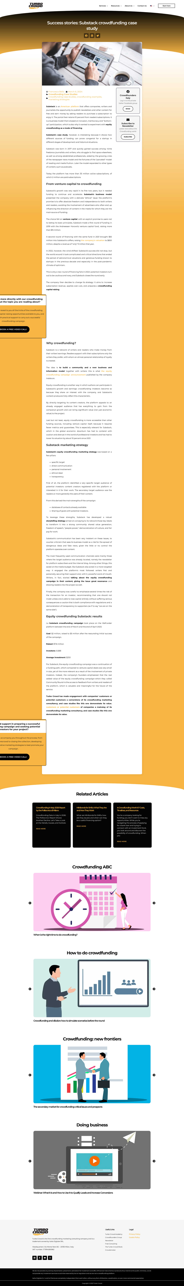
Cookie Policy (134, 1237)
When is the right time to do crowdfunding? (55, 934)
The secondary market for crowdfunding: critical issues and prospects (67, 1106)
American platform (70, 106)
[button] (166, 6)
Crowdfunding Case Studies (62, 94)
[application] (107, 6)
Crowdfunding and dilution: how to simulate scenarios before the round (69, 1020)
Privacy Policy (134, 1234)
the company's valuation (92, 240)
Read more (41, 829)
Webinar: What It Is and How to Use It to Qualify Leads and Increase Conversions (73, 1192)
